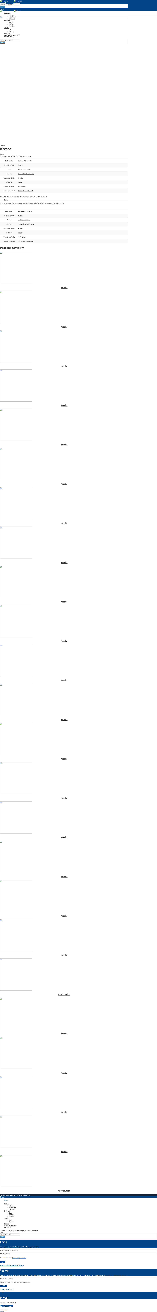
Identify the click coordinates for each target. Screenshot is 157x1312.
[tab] (66, 200)
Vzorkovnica (64, 994)
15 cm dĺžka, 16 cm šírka (26, 174)
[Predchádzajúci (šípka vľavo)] (1, 1311)
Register (3, 1286)
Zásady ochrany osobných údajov (116, 1275)
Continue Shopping (6, 1306)
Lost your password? (19, 1258)
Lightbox (3, 145)
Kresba (20, 178)
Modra (20, 165)
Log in (3, 1262)
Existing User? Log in (7, 1289)
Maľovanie (21, 186)
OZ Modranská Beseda (25, 191)
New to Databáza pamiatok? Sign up (12, 1265)
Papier (20, 182)
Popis (6, 200)
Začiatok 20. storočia (25, 161)
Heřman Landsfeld (24, 169)
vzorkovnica (64, 1190)
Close (2, 1197)
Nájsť (2, 7)
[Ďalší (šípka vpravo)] (3, 1311)
